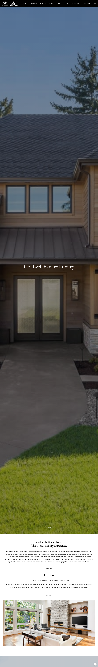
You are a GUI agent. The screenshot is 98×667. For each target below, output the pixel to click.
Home (24, 3)
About (67, 3)
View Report (49, 595)
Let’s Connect (76, 3)
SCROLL (49, 527)
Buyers (42, 3)
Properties (32, 3)
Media (59, 3)
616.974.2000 (87, 3)
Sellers (51, 3)
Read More (49, 568)
